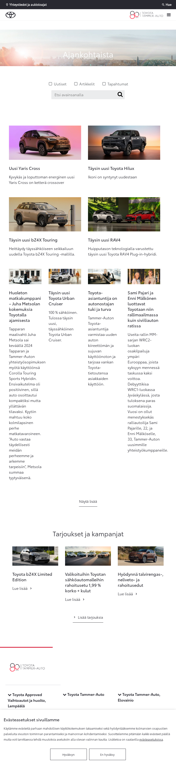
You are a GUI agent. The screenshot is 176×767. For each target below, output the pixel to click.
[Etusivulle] (146, 15)
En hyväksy (107, 754)
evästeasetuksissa (151, 739)
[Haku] (120, 94)
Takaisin (28, 25)
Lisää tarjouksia (90, 617)
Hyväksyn (68, 754)
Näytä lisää (88, 501)
